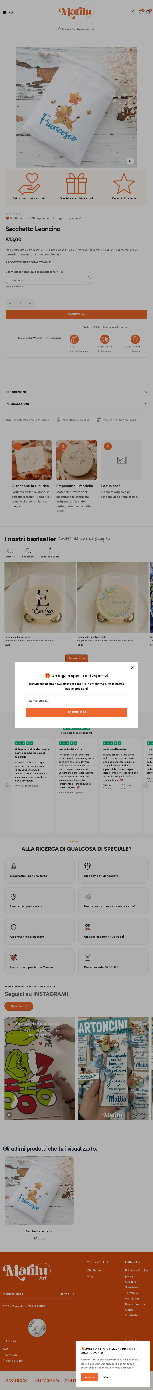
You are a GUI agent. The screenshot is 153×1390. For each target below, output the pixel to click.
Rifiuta (106, 1377)
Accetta (89, 1377)
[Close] (132, 667)
